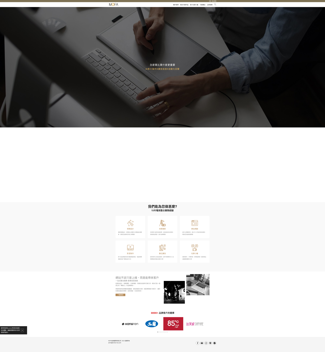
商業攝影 (162, 229)
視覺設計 (130, 229)
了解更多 (120, 295)
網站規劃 (194, 229)
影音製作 (130, 254)
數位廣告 (162, 254)
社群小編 (194, 254)
